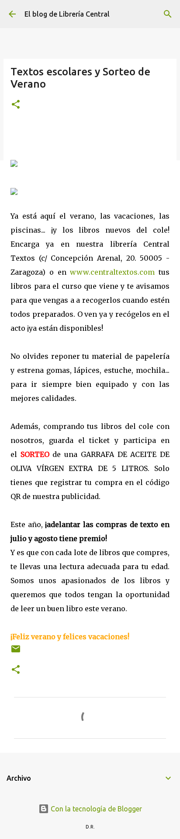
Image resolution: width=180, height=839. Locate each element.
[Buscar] (168, 14)
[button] (15, 105)
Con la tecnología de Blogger (95, 809)
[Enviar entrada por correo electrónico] (15, 652)
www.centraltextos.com (112, 272)
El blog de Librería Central (67, 14)
